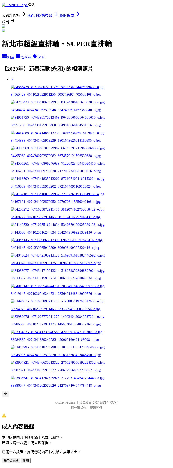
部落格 (26, 57)
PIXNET (70, 402)
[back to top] (5, 394)
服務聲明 (96, 407)
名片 (41, 57)
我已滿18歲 (11, 461)
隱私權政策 (78, 407)
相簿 (11, 57)
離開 (26, 461)
